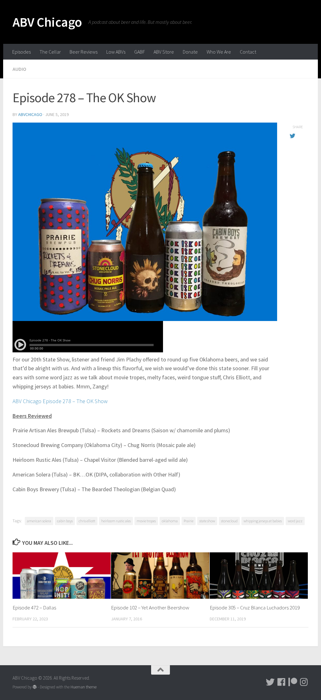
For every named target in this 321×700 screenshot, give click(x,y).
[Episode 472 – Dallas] (62, 575)
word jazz (295, 520)
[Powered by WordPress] (35, 687)
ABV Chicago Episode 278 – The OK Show (60, 401)
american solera (39, 520)
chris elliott (87, 520)
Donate (190, 52)
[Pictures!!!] (304, 682)
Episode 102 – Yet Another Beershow (150, 607)
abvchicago (30, 114)
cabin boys (65, 520)
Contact (248, 52)
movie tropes (146, 520)
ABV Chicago (47, 22)
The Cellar (50, 52)
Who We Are (219, 52)
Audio (19, 69)
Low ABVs (115, 52)
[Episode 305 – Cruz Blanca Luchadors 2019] (259, 575)
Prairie (188, 520)
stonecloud (229, 520)
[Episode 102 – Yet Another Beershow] (160, 575)
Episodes (21, 52)
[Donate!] (292, 682)
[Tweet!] (270, 682)
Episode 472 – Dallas (34, 607)
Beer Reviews (83, 52)
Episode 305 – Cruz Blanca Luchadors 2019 (255, 607)
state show (207, 520)
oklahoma (170, 520)
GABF (139, 52)
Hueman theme (84, 687)
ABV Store (164, 52)
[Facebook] (281, 682)
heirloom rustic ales (116, 520)
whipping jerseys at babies (263, 520)
